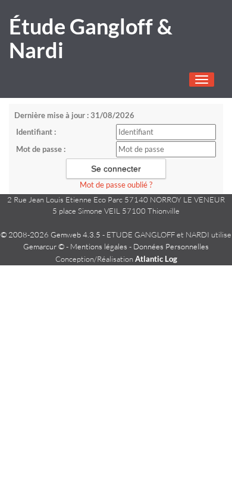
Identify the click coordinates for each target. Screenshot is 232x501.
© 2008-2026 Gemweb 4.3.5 (51, 234)
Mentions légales (98, 246)
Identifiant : (36, 132)
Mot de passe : (40, 149)
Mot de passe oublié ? (116, 184)
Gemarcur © (43, 246)
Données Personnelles (171, 246)
